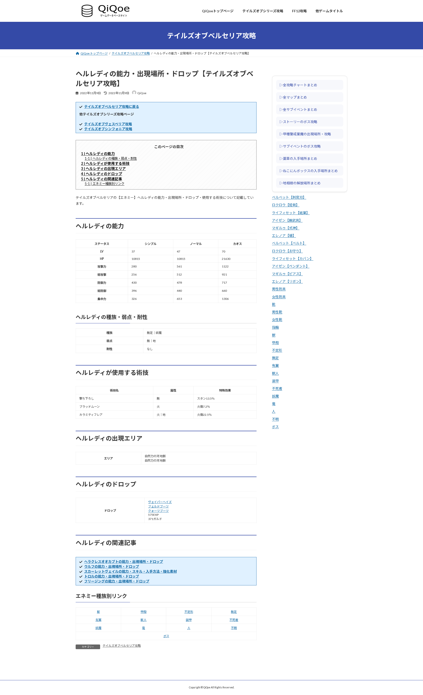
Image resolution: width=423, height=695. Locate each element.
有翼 (98, 620)
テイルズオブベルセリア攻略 (122, 645)
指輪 (275, 327)
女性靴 (277, 320)
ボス (166, 636)
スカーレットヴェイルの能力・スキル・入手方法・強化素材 (130, 571)
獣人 (143, 620)
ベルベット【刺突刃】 (289, 197)
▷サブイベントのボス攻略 (300, 146)
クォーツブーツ (158, 511)
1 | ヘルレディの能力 (98, 153)
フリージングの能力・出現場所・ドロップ (116, 581)
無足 (234, 612)
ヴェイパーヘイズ (160, 502)
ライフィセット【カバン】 (292, 258)
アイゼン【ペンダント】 (290, 266)
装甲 (189, 620)
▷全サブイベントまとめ (298, 109)
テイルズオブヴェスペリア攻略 (108, 124)
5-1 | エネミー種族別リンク (104, 184)
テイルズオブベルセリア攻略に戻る (111, 106)
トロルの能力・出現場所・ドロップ (111, 576)
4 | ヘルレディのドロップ (101, 173)
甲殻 (143, 612)
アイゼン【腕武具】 (287, 220)
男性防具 (279, 289)
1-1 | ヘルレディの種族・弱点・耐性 (111, 158)
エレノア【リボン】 (287, 281)
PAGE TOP (409, 669)
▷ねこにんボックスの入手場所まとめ (309, 170)
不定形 (188, 612)
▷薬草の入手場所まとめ (298, 158)
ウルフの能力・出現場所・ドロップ (111, 566)
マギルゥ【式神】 (285, 228)
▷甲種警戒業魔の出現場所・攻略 (305, 133)
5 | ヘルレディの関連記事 (101, 179)
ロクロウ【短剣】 (285, 205)
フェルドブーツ (158, 506)
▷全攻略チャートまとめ (298, 84)
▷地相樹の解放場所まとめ (300, 182)
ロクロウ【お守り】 (287, 251)
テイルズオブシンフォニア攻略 (108, 129)
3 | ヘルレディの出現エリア (103, 168)
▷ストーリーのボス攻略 (298, 121)
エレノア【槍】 (284, 236)
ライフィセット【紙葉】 (291, 213)
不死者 (233, 620)
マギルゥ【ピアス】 (287, 274)
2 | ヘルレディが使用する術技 (105, 163)
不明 (234, 628)
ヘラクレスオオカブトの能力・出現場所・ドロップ (123, 561)
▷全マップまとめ (293, 97)
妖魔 (98, 628)
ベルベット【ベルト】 (289, 243)
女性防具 (279, 297)
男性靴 (277, 312)
